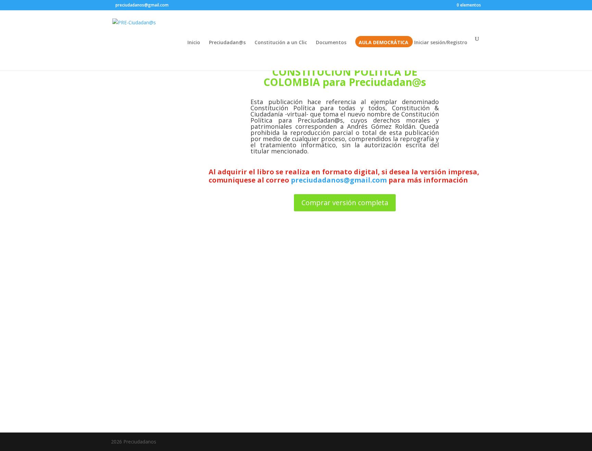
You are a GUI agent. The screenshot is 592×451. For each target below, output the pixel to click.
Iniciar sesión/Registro (440, 43)
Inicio (193, 43)
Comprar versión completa (344, 202)
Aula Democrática (383, 43)
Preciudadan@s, (321, 120)
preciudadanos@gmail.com (339, 180)
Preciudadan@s (227, 43)
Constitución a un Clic (281, 43)
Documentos (331, 43)
